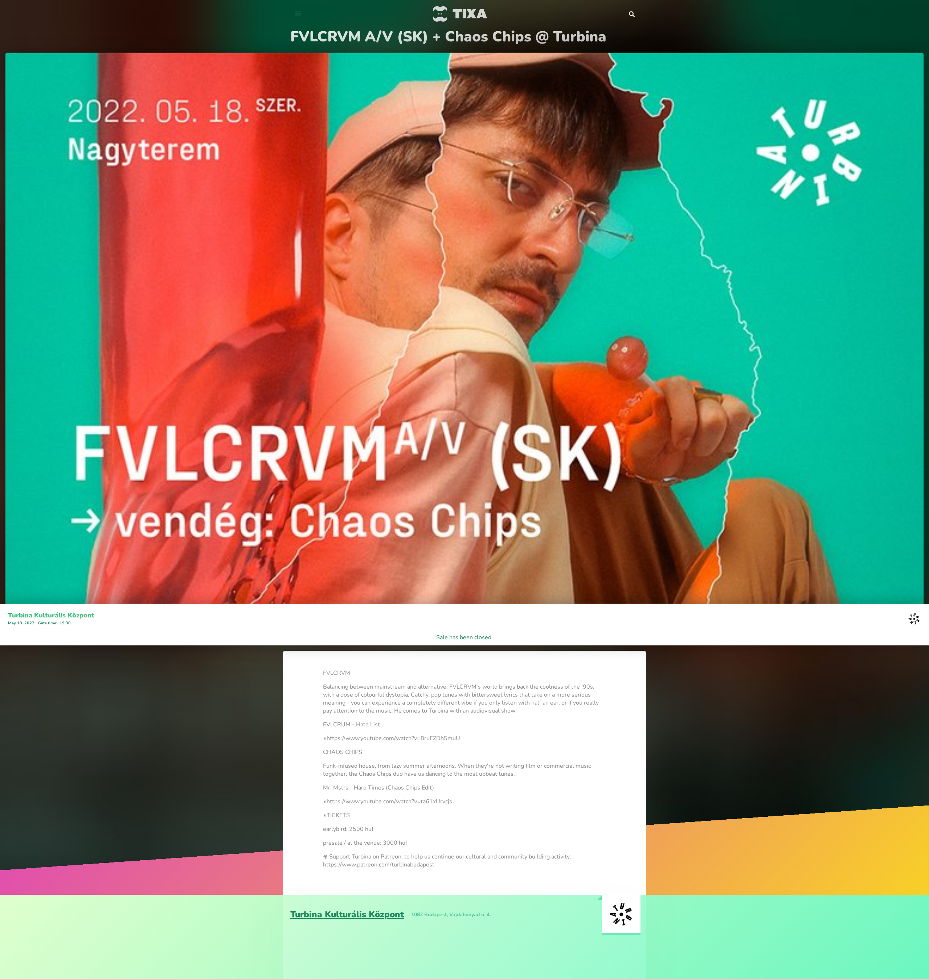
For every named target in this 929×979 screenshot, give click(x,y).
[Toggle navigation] (298, 14)
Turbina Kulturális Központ (51, 615)
